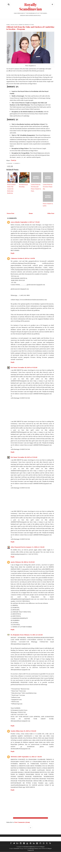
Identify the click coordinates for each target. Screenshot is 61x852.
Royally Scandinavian (30, 6)
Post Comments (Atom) (22, 822)
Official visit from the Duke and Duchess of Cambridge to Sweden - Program (30, 28)
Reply (12, 253)
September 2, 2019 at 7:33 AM (30, 222)
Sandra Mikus (15, 731)
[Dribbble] (43, 843)
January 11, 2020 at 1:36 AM (35, 547)
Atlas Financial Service (18, 547)
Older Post (50, 213)
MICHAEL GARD (16, 757)
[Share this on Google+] (15, 160)
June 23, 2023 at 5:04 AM (28, 731)
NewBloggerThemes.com (34, 848)
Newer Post (10, 213)
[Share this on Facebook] (11, 160)
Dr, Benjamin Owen (17, 635)
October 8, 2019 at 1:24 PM (26, 258)
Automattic (16, 848)
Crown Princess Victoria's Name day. (47, 187)
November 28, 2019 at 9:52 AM (27, 367)
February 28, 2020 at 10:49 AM (25, 562)
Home (31, 213)
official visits (14, 24)
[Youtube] (27, 843)
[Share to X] (10, 166)
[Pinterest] (30, 843)
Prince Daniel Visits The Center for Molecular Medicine (11, 189)
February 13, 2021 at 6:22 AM (33, 635)
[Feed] (50, 843)
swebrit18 (21, 24)
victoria (31, 24)
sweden (27, 24)
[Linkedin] (34, 843)
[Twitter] (14, 843)
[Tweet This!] (13, 160)
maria (13, 562)
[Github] (40, 843)
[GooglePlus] (17, 843)
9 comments (16, 163)
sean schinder (15, 222)
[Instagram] (21, 843)
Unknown (14, 258)
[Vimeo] (37, 843)
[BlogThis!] (9, 166)
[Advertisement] (30, 818)
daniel (8, 24)
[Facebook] (11, 843)
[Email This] (8, 166)
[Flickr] (24, 843)
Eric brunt (14, 367)
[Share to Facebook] (12, 166)
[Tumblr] (47, 843)
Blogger (43, 846)
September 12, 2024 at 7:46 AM (32, 757)
